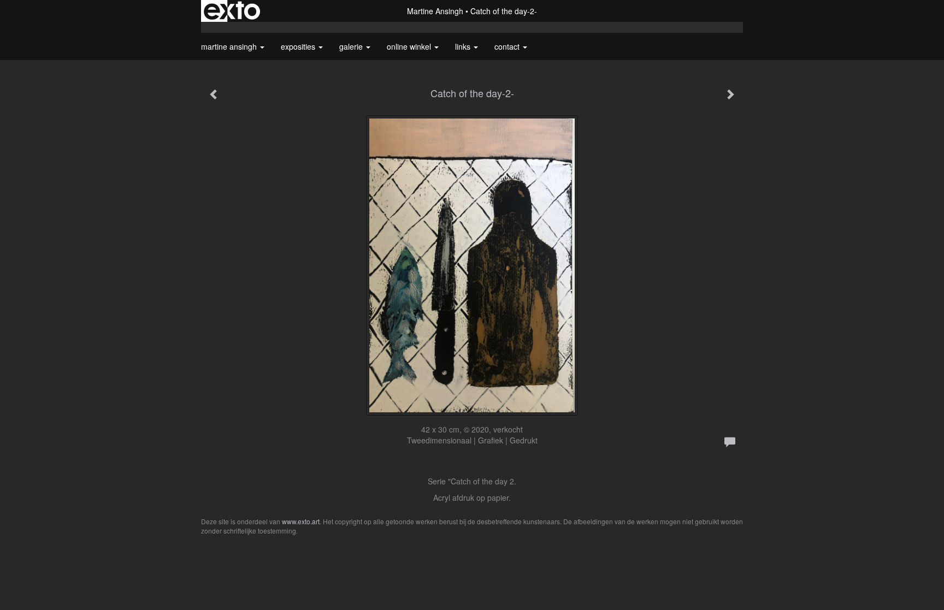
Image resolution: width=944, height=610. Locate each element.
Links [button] (464, 46)
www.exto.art (301, 521)
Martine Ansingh (435, 10)
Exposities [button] (299, 46)
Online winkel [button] (410, 46)
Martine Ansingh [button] (230, 46)
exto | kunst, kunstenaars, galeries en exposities (232, 11)
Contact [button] (508, 46)
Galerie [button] (352, 46)
